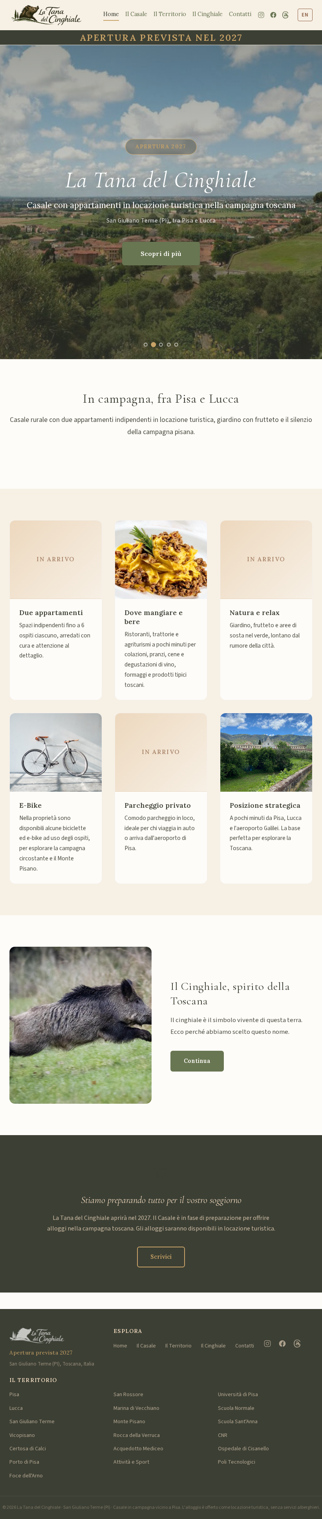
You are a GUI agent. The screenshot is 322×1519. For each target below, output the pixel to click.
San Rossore (128, 1395)
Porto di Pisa (24, 1462)
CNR (222, 1435)
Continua (197, 1060)
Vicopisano (22, 1435)
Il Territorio (170, 14)
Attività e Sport (131, 1462)
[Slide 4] (169, 345)
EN (305, 14)
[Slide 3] (161, 344)
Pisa (14, 1395)
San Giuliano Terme (32, 1422)
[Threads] (285, 14)
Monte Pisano (129, 1422)
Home (111, 14)
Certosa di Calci (27, 1449)
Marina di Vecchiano (136, 1408)
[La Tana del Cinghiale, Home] (46, 15)
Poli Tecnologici (236, 1462)
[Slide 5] (176, 345)
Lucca (16, 1408)
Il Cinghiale (207, 14)
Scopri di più (161, 253)
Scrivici (161, 1256)
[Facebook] (273, 14)
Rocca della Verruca (136, 1435)
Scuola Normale (236, 1408)
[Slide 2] (153, 345)
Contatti (240, 14)
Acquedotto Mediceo (138, 1449)
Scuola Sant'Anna (238, 1422)
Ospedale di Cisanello (243, 1449)
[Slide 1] (146, 345)
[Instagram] (261, 14)
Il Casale (136, 14)
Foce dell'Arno (26, 1476)
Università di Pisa (238, 1395)
